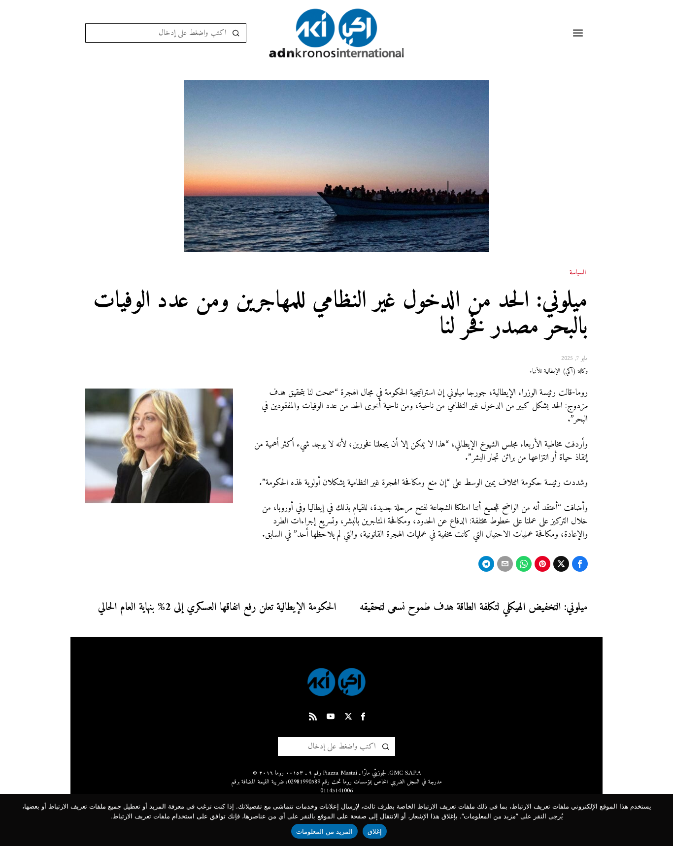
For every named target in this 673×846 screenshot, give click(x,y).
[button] (236, 33)
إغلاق (375, 831)
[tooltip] (580, 564)
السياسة (578, 273)
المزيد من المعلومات (324, 831)
